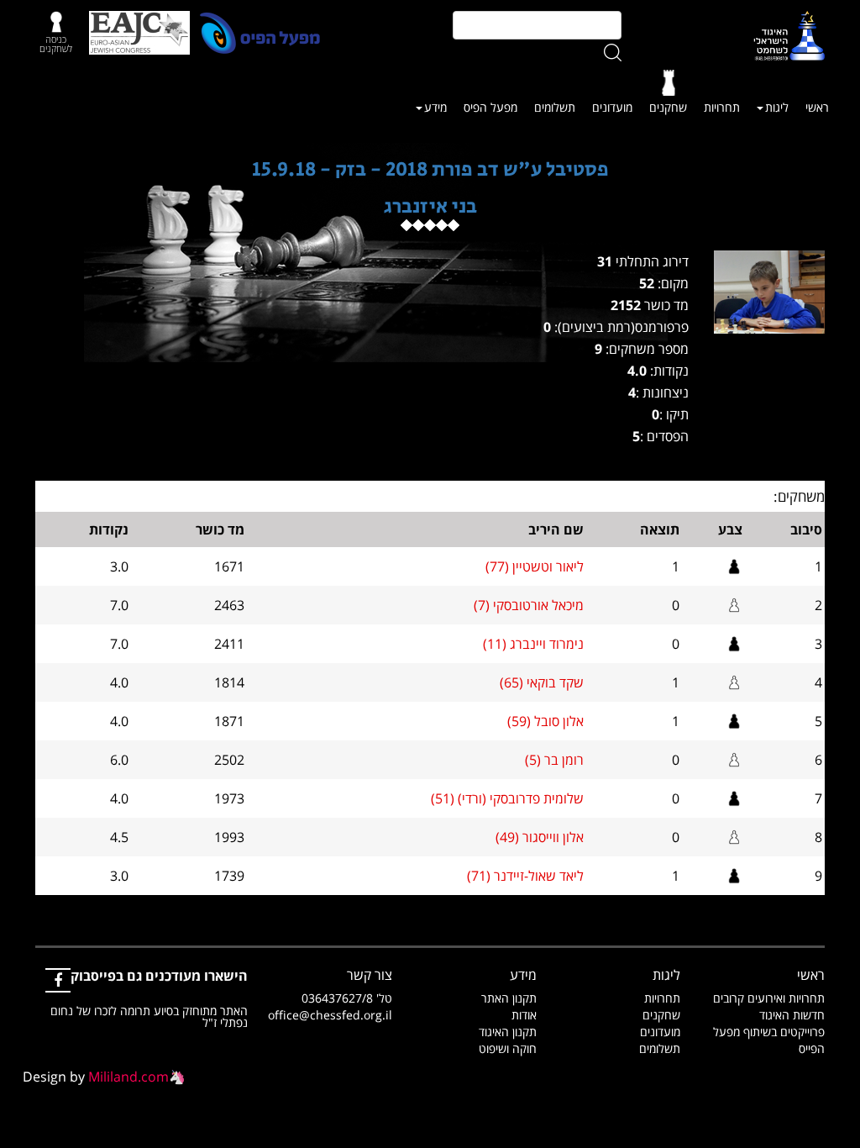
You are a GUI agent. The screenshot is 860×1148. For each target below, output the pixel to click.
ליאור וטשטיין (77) (534, 566)
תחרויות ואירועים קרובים (769, 998)
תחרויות (722, 107)
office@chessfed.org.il (330, 1015)
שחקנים (668, 107)
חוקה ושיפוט (508, 1048)
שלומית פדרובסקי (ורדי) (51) (507, 798)
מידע (435, 107)
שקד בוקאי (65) (542, 682)
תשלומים (554, 107)
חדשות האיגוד (792, 1015)
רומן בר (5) (554, 759)
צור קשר (369, 975)
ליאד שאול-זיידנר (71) (525, 875)
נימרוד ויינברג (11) (533, 644)
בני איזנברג (430, 206)
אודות (524, 1015)
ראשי (817, 107)
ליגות (777, 107)
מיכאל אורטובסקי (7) (529, 605)
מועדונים (612, 107)
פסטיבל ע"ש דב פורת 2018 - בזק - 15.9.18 (430, 169)
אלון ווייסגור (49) (540, 837)
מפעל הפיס (490, 107)
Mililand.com (128, 1076)
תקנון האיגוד (508, 1032)
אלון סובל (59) (545, 721)
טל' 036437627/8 (347, 998)
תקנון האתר (509, 998)
